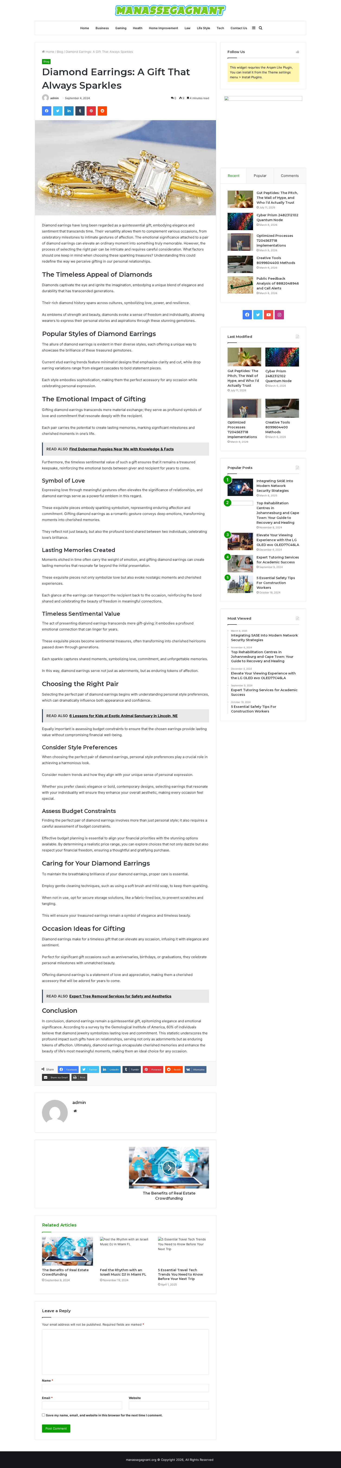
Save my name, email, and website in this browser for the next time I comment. (104, 1415)
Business (102, 28)
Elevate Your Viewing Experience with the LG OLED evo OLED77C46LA (278, 540)
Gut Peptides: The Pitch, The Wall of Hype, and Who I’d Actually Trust (277, 198)
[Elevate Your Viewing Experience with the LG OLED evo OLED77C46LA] (240, 541)
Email (47, 1398)
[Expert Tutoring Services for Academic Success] (240, 563)
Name (47, 1380)
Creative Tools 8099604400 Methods (277, 427)
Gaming (120, 28)
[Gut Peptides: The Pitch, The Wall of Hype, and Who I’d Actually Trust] (240, 199)
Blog (60, 51)
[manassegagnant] (170, 10)
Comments (290, 175)
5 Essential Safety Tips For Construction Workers (276, 583)
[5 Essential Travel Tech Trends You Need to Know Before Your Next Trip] (183, 1251)
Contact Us (239, 28)
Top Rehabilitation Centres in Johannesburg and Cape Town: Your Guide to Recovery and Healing (278, 513)
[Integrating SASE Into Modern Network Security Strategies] (240, 487)
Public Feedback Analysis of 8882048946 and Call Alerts (278, 283)
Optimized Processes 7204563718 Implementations (275, 241)
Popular (260, 175)
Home (84, 28)
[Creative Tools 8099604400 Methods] (240, 264)
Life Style (203, 28)
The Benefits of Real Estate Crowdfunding (65, 1272)
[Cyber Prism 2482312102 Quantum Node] (240, 221)
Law (187, 28)
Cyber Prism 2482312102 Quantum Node (278, 376)
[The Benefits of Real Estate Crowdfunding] (67, 1251)
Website (135, 1398)
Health (137, 28)
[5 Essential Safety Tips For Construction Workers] (240, 584)
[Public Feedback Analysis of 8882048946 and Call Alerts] (240, 285)
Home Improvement (163, 28)
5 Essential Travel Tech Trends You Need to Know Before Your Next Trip (180, 1274)
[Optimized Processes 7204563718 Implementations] (240, 242)
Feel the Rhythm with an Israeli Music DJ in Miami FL (123, 1272)
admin (54, 98)
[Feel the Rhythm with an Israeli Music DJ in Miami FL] (125, 1251)
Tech (220, 28)
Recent (233, 175)
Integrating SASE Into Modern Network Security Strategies (275, 486)
